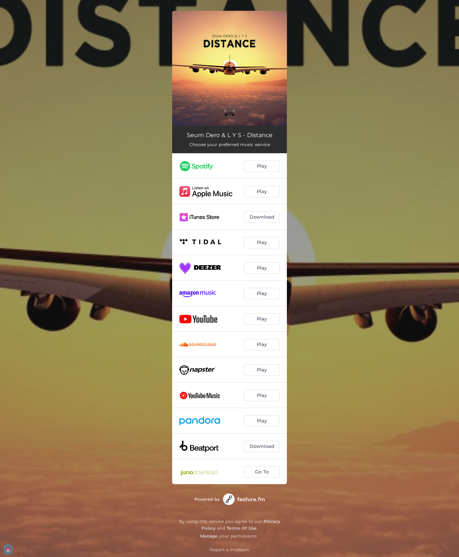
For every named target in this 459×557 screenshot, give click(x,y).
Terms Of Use (242, 528)
